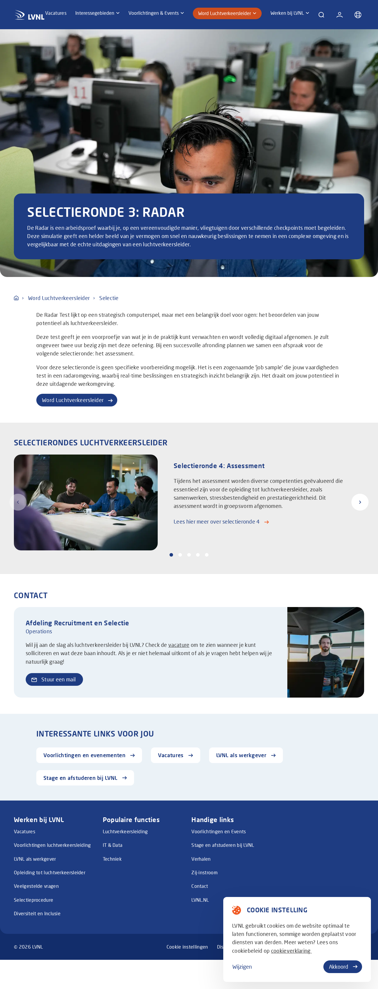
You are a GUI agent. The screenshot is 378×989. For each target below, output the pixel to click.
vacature (178, 645)
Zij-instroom (204, 872)
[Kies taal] (358, 15)
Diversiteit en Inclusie (37, 913)
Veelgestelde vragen (36, 886)
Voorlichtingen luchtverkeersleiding (52, 845)
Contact (199, 886)
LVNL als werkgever (35, 859)
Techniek (112, 859)
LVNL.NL (200, 900)
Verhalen (201, 859)
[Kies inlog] (339, 15)
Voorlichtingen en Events (218, 831)
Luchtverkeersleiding (125, 831)
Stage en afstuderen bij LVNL (222, 845)
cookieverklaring (291, 951)
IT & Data (113, 845)
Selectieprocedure (33, 900)
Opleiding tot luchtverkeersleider (49, 872)
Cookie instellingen (187, 946)
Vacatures (24, 831)
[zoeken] (321, 15)
